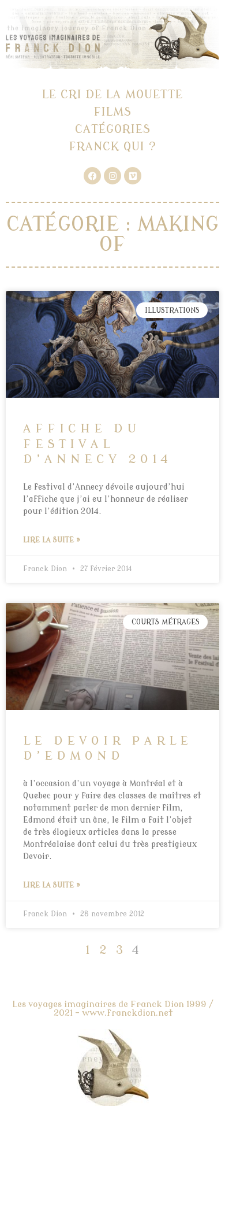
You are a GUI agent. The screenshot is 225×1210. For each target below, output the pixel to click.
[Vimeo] (132, 175)
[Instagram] (112, 175)
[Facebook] (92, 175)
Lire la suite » (51, 540)
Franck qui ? (112, 146)
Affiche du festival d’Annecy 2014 (97, 443)
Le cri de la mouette (112, 94)
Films (113, 112)
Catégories (113, 129)
